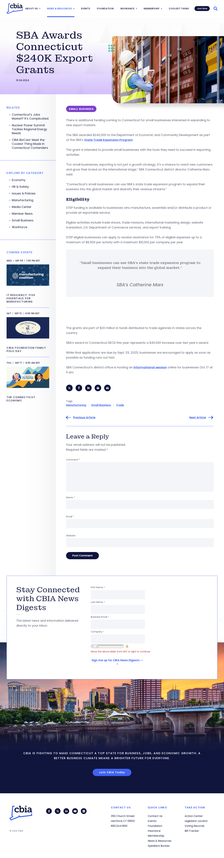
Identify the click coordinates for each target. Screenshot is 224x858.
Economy (18, 180)
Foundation (105, 8)
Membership (152, 8)
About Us (31, 8)
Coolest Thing (179, 8)
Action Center (194, 816)
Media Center (21, 207)
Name (70, 497)
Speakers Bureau (159, 846)
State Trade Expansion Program (108, 140)
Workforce (19, 227)
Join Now (202, 8)
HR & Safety (20, 187)
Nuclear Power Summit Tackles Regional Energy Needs (29, 129)
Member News (22, 214)
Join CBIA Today (112, 772)
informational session (150, 367)
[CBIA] (15, 8)
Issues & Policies (24, 193)
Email (70, 516)
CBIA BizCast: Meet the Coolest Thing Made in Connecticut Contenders (30, 144)
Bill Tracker (192, 831)
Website (70, 535)
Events (85, 8)
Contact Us (155, 816)
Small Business (101, 405)
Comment (73, 459)
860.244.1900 (119, 826)
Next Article (197, 417)
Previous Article (84, 417)
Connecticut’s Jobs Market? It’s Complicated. (30, 117)
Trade (120, 405)
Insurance (127, 8)
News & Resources (59, 8)
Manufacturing (76, 405)
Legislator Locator (196, 821)
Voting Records (194, 826)
